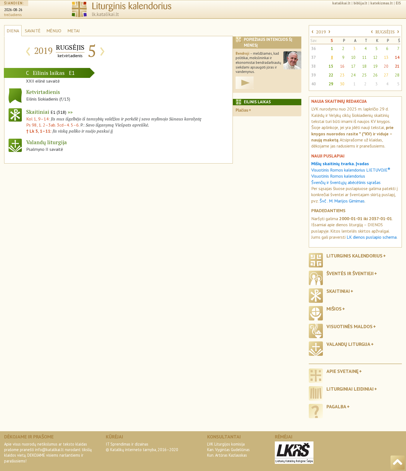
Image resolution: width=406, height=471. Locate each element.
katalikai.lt (341, 3)
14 (397, 57)
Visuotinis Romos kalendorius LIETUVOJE (350, 170)
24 (353, 75)
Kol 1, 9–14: (38, 119)
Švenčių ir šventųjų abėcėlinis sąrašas (346, 182)
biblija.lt (360, 3)
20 (386, 66)
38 (313, 66)
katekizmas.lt (381, 3)
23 (342, 75)
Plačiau (242, 110)
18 (364, 66)
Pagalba (336, 406)
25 (364, 75)
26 (375, 75)
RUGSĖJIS (385, 32)
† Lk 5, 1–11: (39, 131)
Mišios (334, 309)
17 (353, 66)
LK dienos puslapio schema (372, 237)
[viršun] (398, 463)
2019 (321, 32)
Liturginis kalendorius (354, 255)
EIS (398, 3)
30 (342, 83)
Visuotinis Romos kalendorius (338, 176)
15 (331, 66)
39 (313, 75)
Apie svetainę (342, 371)
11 (364, 57)
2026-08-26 (13, 9)
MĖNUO (53, 30)
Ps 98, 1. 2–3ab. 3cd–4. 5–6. (52, 125)
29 (331, 83)
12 (375, 57)
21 (397, 66)
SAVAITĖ (33, 30)
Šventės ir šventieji (350, 273)
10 (353, 57)
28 (397, 75)
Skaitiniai (46, 111)
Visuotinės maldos (349, 326)
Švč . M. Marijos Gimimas (342, 201)
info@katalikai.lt (49, 449)
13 (386, 57)
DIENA (13, 30)
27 (386, 75)
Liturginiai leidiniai (350, 389)
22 (331, 75)
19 (375, 66)
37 (313, 57)
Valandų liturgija (348, 344)
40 (313, 83)
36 (313, 48)
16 (342, 66)
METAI (73, 30)
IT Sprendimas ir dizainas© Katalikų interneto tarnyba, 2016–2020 (142, 446)
